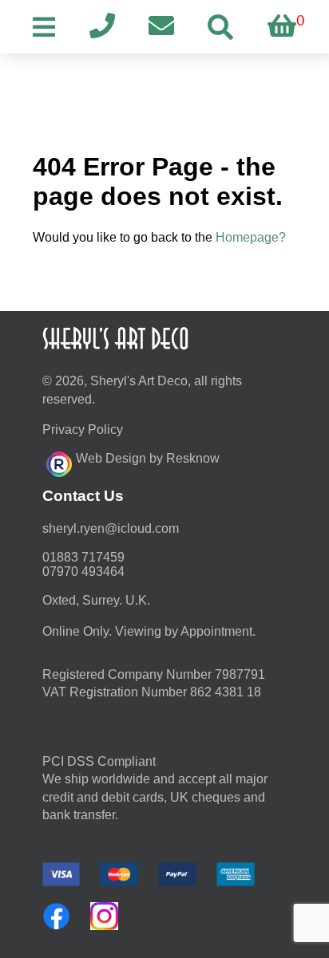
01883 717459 (83, 557)
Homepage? (251, 237)
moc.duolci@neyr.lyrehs (110, 528)
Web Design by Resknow (148, 458)
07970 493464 (83, 571)
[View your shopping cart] (282, 26)
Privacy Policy (82, 429)
